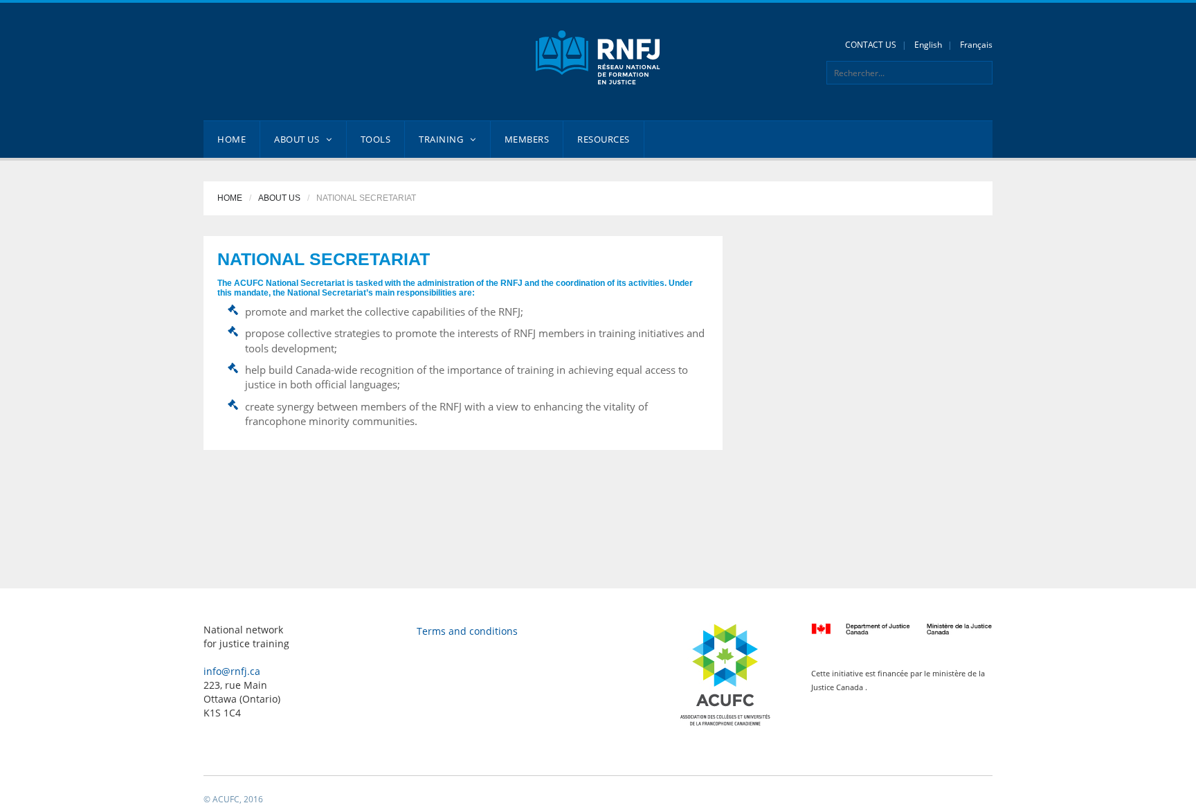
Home (229, 198)
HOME (231, 139)
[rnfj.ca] (598, 56)
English (928, 45)
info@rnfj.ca (231, 671)
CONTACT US (870, 45)
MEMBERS (527, 139)
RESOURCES (603, 139)
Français (976, 45)
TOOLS (376, 139)
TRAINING (441, 139)
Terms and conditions (467, 631)
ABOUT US (296, 139)
